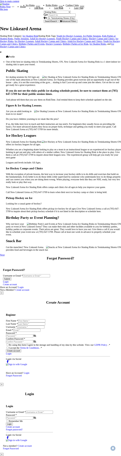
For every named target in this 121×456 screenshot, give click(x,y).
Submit (7, 279)
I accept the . (25, 348)
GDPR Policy (101, 345)
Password (11, 333)
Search (51, 21)
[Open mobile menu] (13, 6)
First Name (12, 320)
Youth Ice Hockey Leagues (69, 36)
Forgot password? (14, 429)
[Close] (120, 0)
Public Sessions (21, 38)
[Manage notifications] (113, 448)
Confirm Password (15, 339)
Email (9, 330)
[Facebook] (8, 361)
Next (2, 255)
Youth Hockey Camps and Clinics (72, 38)
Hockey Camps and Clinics (101, 38)
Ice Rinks (30, 6)
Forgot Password (14, 375)
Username (11, 327)
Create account (10, 284)
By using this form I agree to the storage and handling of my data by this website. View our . (59, 345)
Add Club (78, 8)
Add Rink (38, 8)
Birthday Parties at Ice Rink (75, 44)
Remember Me (16, 421)
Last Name (12, 324)
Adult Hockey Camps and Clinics (50, 41)
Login (6, 281)
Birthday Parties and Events (32, 44)
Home (23, 6)
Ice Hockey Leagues (24, 41)
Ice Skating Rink (30, 36)
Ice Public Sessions (92, 36)
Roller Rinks (52, 6)
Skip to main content (9, 1)
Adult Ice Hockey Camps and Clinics (84, 41)
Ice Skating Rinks (98, 44)
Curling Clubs (72, 6)
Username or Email (13, 275)
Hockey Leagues (54, 44)
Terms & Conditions (30, 348)
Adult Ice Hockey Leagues (42, 38)
